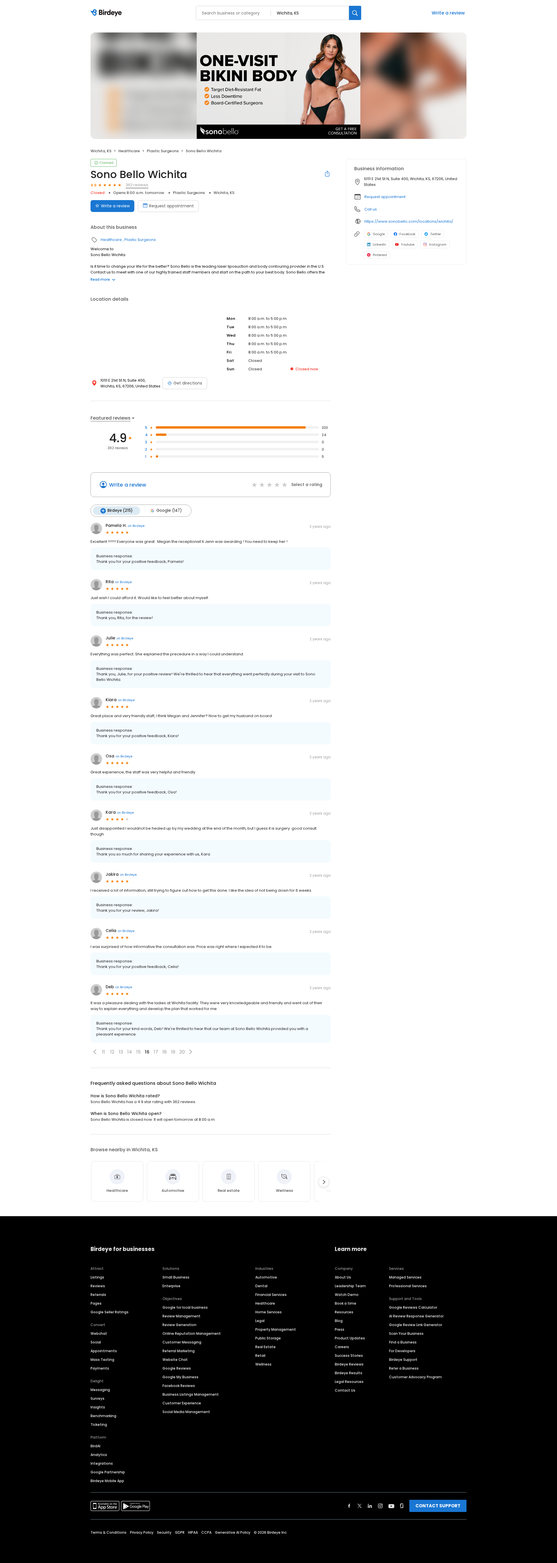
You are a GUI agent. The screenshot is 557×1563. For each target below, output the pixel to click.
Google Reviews (176, 1368)
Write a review (448, 13)
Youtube (407, 244)
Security (164, 1532)
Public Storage (268, 1338)
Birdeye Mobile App (107, 1480)
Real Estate (265, 1346)
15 (138, 1052)
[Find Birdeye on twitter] (359, 1506)
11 (103, 1052)
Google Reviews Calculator (413, 1307)
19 (173, 1052)
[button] (95, 1052)
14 (129, 1052)
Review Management (181, 1316)
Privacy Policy (141, 1532)
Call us (370, 209)
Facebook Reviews (178, 1385)
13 (121, 1052)
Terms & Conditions (108, 1532)
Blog (339, 1320)
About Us (343, 1277)
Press (339, 1329)
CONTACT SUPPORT (437, 1506)
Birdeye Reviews (349, 1364)
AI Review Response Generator (416, 1316)
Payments (100, 1368)
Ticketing (99, 1424)
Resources (344, 1312)
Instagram (437, 244)
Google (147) (169, 510)
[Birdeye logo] (107, 13)
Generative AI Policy (232, 1532)
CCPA (206, 1532)
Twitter (435, 234)
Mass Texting (102, 1359)
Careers (342, 1346)
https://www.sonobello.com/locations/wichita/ (408, 221)
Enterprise (171, 1285)
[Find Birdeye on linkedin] (370, 1506)
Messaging (100, 1389)
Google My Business (180, 1377)
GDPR (180, 1532)
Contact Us (345, 1390)
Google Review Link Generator (415, 1324)
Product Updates (350, 1338)
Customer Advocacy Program (415, 1377)
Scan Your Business (406, 1333)
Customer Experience (181, 1403)
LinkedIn (379, 244)
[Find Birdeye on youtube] (391, 1506)
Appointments (104, 1350)
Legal (260, 1320)
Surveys (97, 1398)
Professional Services (408, 1285)
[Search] (355, 13)
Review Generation (179, 1324)
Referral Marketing (178, 1350)
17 (156, 1052)
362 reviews (137, 185)
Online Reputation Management (191, 1333)
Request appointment (171, 206)
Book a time (345, 1303)
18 (164, 1052)
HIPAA (193, 1532)
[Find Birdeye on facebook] (349, 1506)
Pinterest (380, 255)
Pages (96, 1303)
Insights (98, 1407)
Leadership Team (350, 1285)
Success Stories (349, 1355)
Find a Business (403, 1342)
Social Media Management (186, 1411)
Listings (97, 1277)
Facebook (407, 234)
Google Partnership (108, 1472)
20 (182, 1052)
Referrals (98, 1294)
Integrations (102, 1463)
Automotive (266, 1277)
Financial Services (271, 1294)
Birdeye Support (403, 1359)
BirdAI (95, 1446)
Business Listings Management (190, 1394)
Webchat (99, 1333)
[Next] (324, 1182)
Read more (100, 279)
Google (379, 234)
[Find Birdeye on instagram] (380, 1506)
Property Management (275, 1329)
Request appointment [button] (385, 197)
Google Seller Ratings (110, 1312)
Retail (260, 1355)
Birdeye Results (348, 1372)
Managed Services (405, 1277)
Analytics (99, 1454)
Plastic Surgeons (163, 151)
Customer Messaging (181, 1342)
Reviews (98, 1285)
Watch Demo (347, 1294)
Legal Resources (349, 1381)
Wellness (263, 1364)
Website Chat (175, 1359)
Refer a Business (404, 1368)
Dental (261, 1285)
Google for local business (185, 1307)
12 (112, 1052)
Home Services (268, 1312)
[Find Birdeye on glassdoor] (402, 1506)
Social (96, 1342)
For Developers (402, 1350)
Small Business (175, 1277)
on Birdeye (136, 525)
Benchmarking (103, 1415)
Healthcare (129, 151)
